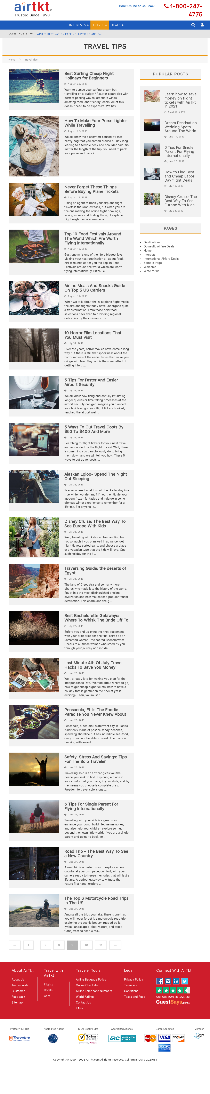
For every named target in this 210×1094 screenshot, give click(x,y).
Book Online (128, 6)
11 (100, 945)
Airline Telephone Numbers (94, 991)
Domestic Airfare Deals (159, 246)
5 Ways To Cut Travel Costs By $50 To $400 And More (93, 429)
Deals (116, 25)
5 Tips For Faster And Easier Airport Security (91, 382)
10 (86, 945)
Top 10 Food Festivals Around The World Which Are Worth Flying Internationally (92, 238)
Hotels (48, 990)
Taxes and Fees (134, 996)
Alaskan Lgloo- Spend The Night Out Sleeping (95, 476)
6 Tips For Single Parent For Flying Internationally (91, 806)
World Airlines (85, 996)
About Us (18, 979)
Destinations (152, 242)
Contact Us (83, 1002)
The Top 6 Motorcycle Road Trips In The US (96, 900)
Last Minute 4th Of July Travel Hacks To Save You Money (93, 665)
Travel (98, 25)
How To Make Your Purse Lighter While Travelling (95, 123)
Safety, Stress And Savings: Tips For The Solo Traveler (95, 759)
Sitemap (17, 1002)
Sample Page (153, 262)
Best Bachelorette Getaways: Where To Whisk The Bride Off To (96, 618)
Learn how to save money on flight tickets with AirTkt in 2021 (180, 100)
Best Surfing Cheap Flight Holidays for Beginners (89, 75)
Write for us (151, 271)
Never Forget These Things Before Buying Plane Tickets (91, 189)
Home (12, 59)
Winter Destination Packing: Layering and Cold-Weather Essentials (85, 33)
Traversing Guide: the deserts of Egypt (95, 570)
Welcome (150, 267)
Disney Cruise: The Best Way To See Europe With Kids (95, 523)
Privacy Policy (133, 979)
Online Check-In (87, 985)
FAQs (79, 1008)
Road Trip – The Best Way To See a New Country (96, 853)
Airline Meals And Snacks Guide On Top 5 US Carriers (94, 288)
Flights (48, 984)
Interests (77, 25)
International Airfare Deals (161, 258)
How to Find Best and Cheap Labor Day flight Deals (179, 176)
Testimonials (20, 985)
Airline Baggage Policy (91, 979)
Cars (47, 996)
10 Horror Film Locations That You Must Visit (92, 335)
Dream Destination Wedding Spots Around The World (180, 127)
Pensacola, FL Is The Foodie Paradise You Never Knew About (95, 712)
